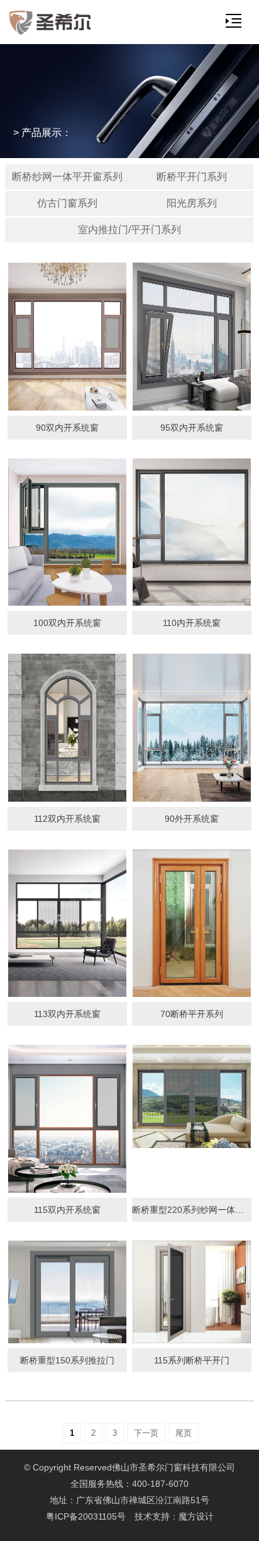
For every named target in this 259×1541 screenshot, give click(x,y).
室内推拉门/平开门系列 (129, 229)
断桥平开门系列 (192, 176)
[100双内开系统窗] (67, 532)
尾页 (183, 1433)
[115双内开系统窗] (67, 1118)
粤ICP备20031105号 (86, 1516)
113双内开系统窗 (67, 1014)
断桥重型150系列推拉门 (67, 1360)
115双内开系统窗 (67, 1210)
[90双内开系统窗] (67, 336)
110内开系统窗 (192, 623)
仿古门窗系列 (67, 203)
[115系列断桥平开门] (192, 1292)
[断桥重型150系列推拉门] (67, 1292)
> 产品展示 (37, 132)
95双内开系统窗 (191, 428)
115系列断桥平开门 (191, 1360)
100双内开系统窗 (67, 623)
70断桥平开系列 (191, 1014)
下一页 (146, 1433)
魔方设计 (196, 1516)
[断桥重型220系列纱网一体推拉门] (192, 1096)
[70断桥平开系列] (192, 923)
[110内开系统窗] (192, 532)
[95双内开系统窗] (192, 336)
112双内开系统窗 (67, 819)
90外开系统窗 (192, 819)
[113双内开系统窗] (67, 923)
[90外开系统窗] (192, 727)
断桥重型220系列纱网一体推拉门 (191, 1210)
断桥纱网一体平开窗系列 (67, 176)
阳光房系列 (192, 203)
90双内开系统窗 (67, 428)
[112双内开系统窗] (67, 727)
